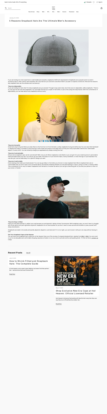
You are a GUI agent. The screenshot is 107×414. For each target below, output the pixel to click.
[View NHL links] (54, 12)
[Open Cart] (101, 8)
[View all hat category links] (39, 12)
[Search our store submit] (6, 8)
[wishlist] (93, 2)
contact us (94, 238)
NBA (82, 236)
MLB (87, 236)
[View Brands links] (66, 12)
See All (28, 252)
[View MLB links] (44, 12)
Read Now (12, 274)
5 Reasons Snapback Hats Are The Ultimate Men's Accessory (42, 21)
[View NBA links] (60, 12)
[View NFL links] (49, 12)
